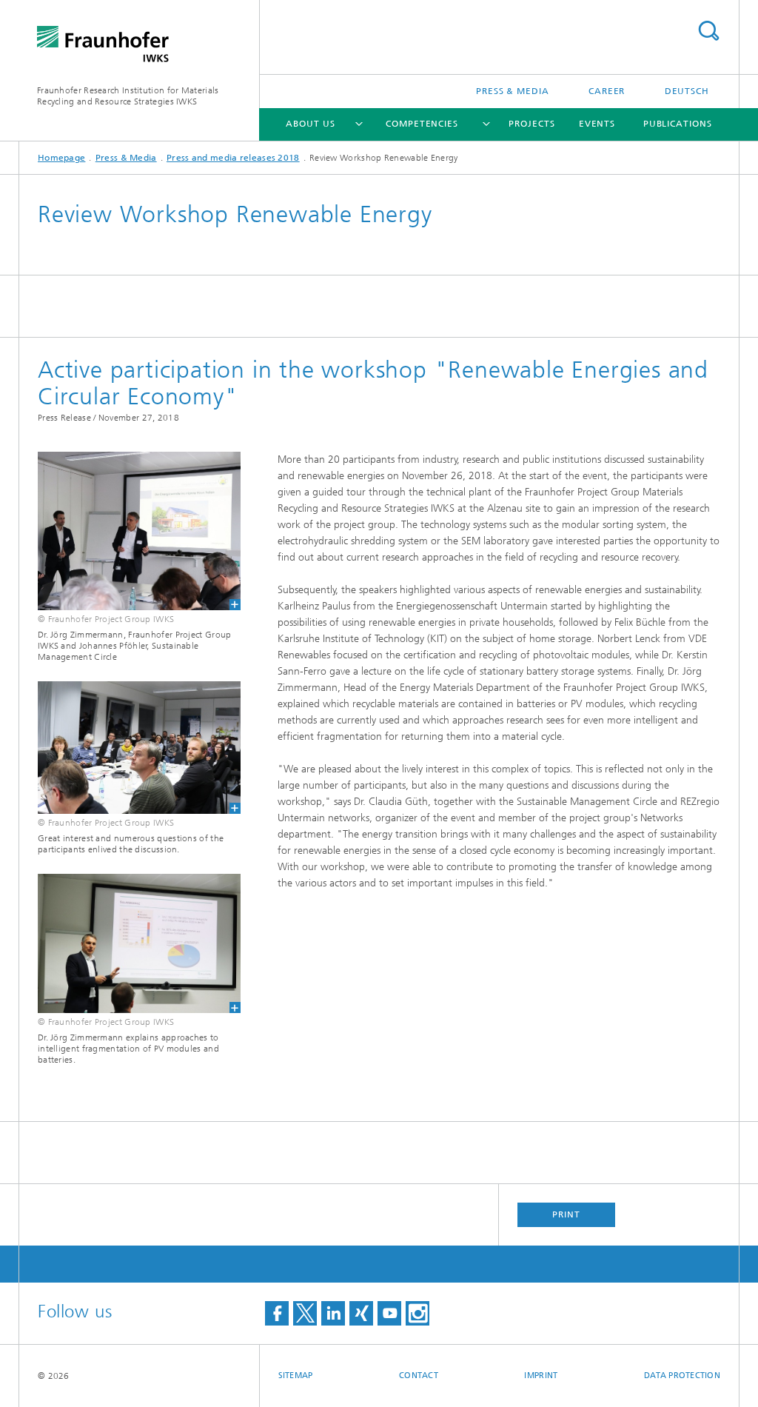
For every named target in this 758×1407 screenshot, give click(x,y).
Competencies (422, 123)
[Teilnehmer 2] (130, 747)
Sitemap (295, 1375)
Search (708, 31)
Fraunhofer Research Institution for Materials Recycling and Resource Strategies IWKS (128, 96)
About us (310, 123)
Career (606, 91)
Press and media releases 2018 (233, 158)
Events (597, 123)
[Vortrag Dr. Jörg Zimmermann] (130, 943)
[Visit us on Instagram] (417, 1313)
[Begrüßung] (130, 531)
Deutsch (687, 91)
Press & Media (512, 91)
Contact (418, 1375)
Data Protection (682, 1375)
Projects (531, 123)
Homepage (61, 158)
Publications (677, 123)
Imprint (540, 1375)
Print (566, 1214)
